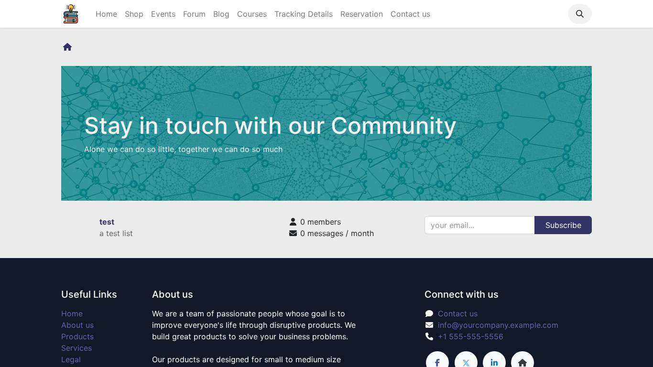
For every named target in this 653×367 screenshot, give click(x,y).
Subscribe (563, 225)
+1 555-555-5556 (470, 336)
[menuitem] (106, 13)
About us (77, 325)
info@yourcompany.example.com (498, 325)
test (106, 222)
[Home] (67, 47)
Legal (71, 359)
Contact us (458, 313)
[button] (580, 14)
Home (72, 313)
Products (77, 336)
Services (76, 348)
